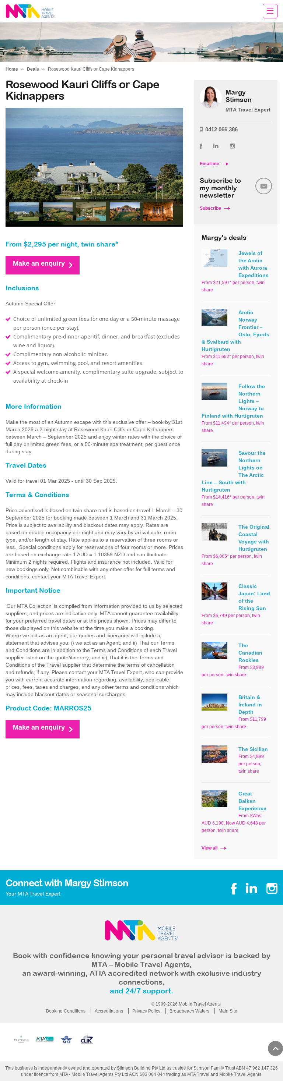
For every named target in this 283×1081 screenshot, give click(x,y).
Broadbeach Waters (189, 1011)
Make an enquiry (39, 263)
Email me (209, 163)
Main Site (228, 1011)
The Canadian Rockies (250, 652)
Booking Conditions (65, 1011)
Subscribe (210, 208)
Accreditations (109, 1011)
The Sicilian (253, 749)
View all (209, 848)
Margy (30, 11)
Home (12, 69)
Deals (33, 69)
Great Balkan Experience (252, 801)
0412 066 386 (221, 129)
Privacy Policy (146, 1011)
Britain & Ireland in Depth (250, 704)
